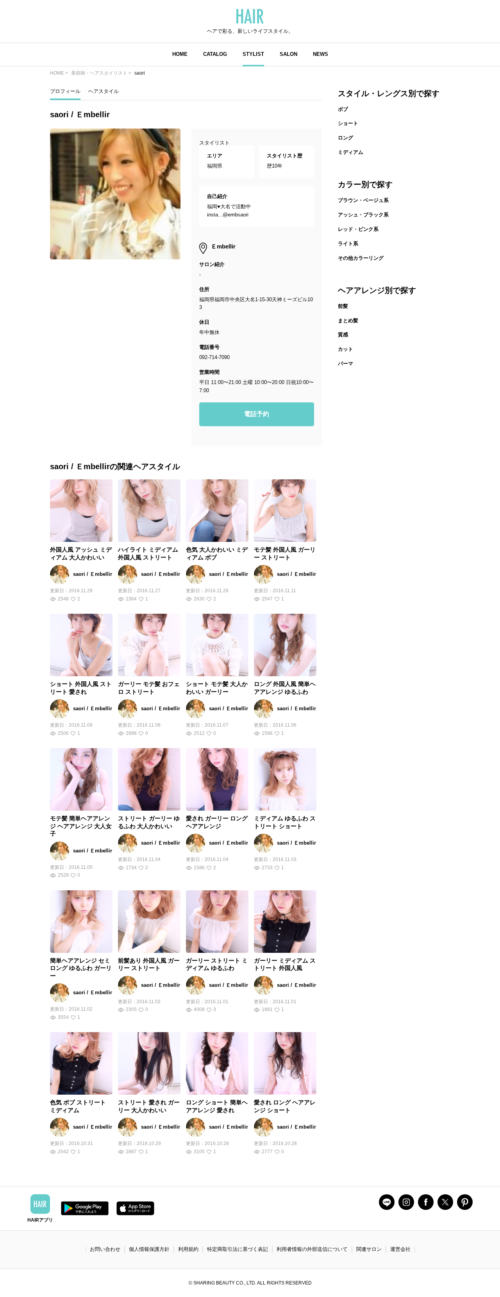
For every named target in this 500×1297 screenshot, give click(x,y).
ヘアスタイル (103, 91)
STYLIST (253, 54)
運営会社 (400, 1249)
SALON (288, 54)
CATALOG (215, 54)
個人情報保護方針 (149, 1249)
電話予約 (256, 414)
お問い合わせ (105, 1249)
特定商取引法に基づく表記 (237, 1249)
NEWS (320, 54)
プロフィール (65, 91)
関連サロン (369, 1249)
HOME (180, 54)
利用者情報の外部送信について (312, 1249)
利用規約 (188, 1249)
